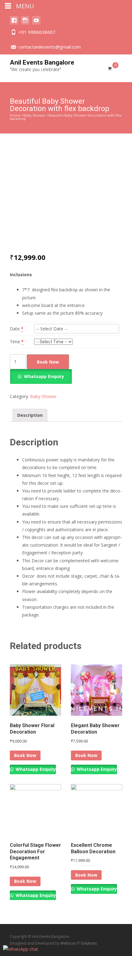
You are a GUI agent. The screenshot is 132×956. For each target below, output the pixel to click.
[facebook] (14, 23)
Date (15, 329)
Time (15, 342)
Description (30, 415)
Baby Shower (34, 115)
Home (15, 115)
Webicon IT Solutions (78, 943)
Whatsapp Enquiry (44, 376)
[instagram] (25, 23)
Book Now (48, 362)
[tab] (30, 415)
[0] (109, 68)
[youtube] (36, 23)
